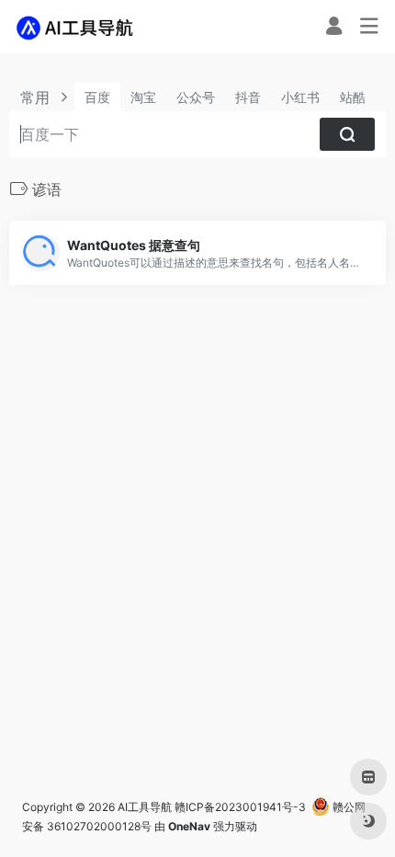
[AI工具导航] (77, 26)
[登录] (334, 28)
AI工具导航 (145, 807)
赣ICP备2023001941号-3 (240, 807)
